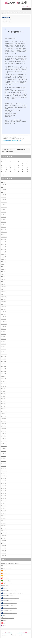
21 (18, 169)
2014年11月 (4, 533)
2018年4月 (3, 431)
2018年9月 (3, 418)
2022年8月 (3, 301)
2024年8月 (3, 241)
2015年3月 (3, 523)
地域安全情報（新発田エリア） (10, 600)
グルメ (4, 575)
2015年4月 (3, 520)
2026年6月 (3, 187)
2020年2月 (3, 376)
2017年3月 (3, 463)
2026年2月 (3, 197)
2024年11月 (4, 234)
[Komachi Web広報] (16, 4)
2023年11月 (4, 264)
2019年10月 (4, 386)
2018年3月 (3, 433)
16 (27, 167)
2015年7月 (3, 513)
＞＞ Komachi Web (7, 632)
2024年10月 (4, 236)
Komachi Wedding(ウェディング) (10, 563)
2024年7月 (3, 244)
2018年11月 (4, 413)
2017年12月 (4, 441)
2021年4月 (3, 341)
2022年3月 (3, 314)
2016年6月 (3, 485)
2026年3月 (3, 194)
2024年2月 (3, 256)
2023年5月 (3, 279)
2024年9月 (3, 239)
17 (1, 169)
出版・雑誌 (5, 585)
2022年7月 (3, 304)
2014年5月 (3, 548)
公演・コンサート (7, 583)
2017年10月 (4, 446)
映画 (4, 615)
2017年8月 (3, 451)
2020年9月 (3, 358)
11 (6, 167)
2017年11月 (4, 443)
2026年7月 (3, 184)
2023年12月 (4, 261)
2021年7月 (3, 334)
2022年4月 (3, 311)
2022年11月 (4, 294)
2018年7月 (3, 423)
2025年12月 (4, 202)
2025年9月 (3, 209)
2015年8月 (3, 510)
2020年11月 (4, 353)
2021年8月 (3, 331)
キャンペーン (6, 573)
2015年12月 (4, 500)
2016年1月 (3, 498)
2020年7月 (3, 363)
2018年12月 (4, 411)
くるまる (5, 565)
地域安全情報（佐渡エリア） (10, 595)
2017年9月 (3, 448)
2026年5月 (3, 189)
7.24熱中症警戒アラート (23, 149)
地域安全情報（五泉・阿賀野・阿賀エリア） (13, 593)
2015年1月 (3, 528)
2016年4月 (3, 490)
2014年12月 (4, 530)
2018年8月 (3, 421)
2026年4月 (3, 192)
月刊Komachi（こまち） (8, 618)
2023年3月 (3, 284)
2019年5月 (3, 398)
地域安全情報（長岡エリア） (10, 610)
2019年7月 (3, 393)
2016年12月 (4, 470)
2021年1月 (3, 348)
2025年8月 (3, 212)
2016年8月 (3, 480)
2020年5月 (3, 368)
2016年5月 (3, 488)
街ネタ (4, 625)
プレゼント (5, 578)
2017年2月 (3, 466)
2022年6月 (3, 306)
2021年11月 (4, 324)
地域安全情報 (6, 588)
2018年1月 (3, 438)
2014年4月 (3, 550)
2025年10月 (4, 207)
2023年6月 (3, 276)
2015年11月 (4, 503)
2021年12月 (4, 321)
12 (10, 167)
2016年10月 (4, 475)
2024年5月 (3, 249)
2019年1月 (3, 408)
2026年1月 (3, 199)
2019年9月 (3, 388)
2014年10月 (4, 535)
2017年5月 (3, 458)
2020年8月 (3, 361)
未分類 (4, 620)
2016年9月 (3, 478)
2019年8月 (3, 391)
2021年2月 (3, 346)
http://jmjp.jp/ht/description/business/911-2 (12, 140)
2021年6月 (3, 336)
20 (14, 169)
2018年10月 (4, 416)
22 (22, 169)
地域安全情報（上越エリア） (10, 590)
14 (18, 167)
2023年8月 (3, 271)
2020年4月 (3, 371)
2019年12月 (4, 381)
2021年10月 (4, 326)
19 (10, 169)
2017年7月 (3, 453)
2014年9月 (3, 538)
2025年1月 (3, 229)
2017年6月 (3, 456)
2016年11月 (4, 473)
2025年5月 (3, 219)
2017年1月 (3, 468)
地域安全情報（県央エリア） (10, 608)
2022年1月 (3, 319)
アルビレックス (6, 568)
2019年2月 (3, 406)
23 (27, 169)
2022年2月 (3, 316)
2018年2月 (3, 436)
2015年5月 (3, 518)
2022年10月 (4, 296)
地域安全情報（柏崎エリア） (10, 605)
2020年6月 (3, 366)
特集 (4, 622)
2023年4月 (3, 281)
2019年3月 (3, 403)
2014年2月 (3, 555)
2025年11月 (4, 204)
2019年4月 (3, 401)
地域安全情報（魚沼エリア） (10, 613)
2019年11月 (4, 383)
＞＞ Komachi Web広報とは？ (24, 7)
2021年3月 (3, 343)
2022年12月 (4, 291)
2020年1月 (3, 378)
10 (1, 167)
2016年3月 (3, 493)
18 (6, 169)
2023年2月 (3, 286)
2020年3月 (3, 373)
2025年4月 (3, 222)
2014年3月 (3, 553)
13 (14, 167)
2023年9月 (3, 269)
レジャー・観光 (6, 580)
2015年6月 (3, 515)
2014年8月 (3, 540)
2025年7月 (3, 214)
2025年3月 (3, 224)
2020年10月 (4, 356)
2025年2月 (3, 227)
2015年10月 (4, 505)
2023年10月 (4, 266)
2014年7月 (3, 543)
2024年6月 (3, 246)
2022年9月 (3, 299)
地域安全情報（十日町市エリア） (11, 598)
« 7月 (2, 174)
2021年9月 (3, 329)
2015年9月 (3, 508)
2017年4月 (3, 461)
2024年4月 (3, 251)
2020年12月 (4, 351)
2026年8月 (3, 182)
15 (22, 167)
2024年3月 (3, 254)
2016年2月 (3, 495)
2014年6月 (3, 545)
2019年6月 (3, 396)
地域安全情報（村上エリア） (10, 603)
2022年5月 (3, 309)
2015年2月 (3, 525)
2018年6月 (3, 426)
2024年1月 (3, 259)
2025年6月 (3, 217)
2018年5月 (3, 428)
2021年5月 (3, 339)
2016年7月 (3, 483)
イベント (5, 570)
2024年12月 (4, 231)
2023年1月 (3, 289)
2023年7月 (3, 274)
